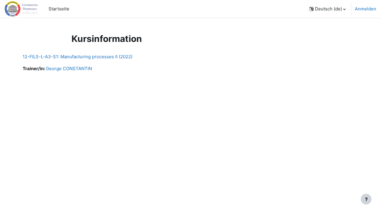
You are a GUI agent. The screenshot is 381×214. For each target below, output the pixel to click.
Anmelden (365, 9)
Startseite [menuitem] (59, 9)
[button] (327, 9)
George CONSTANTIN (69, 68)
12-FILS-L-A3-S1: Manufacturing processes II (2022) (77, 56)
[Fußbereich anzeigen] (366, 199)
